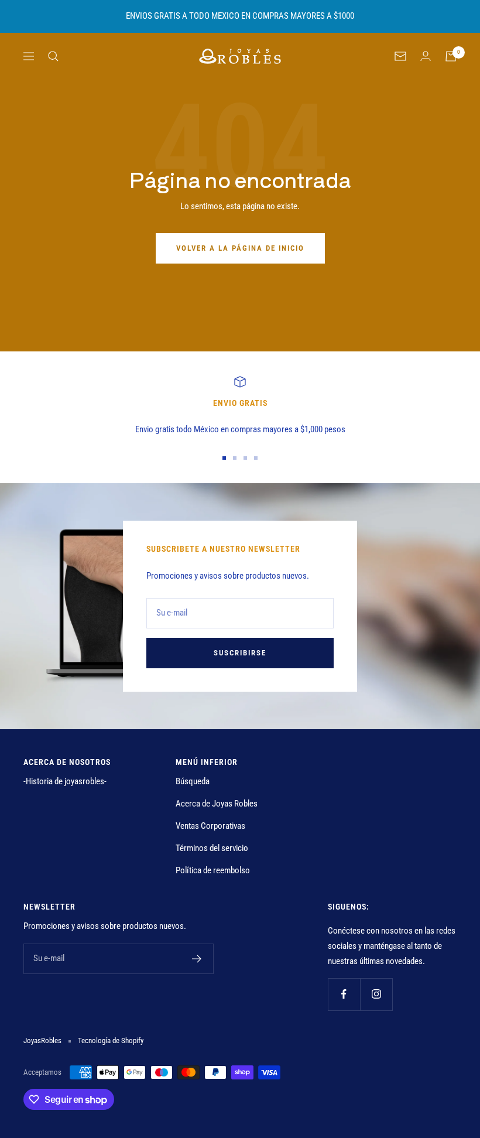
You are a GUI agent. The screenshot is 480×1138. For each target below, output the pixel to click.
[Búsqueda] (53, 56)
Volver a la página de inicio (240, 248)
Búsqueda (193, 781)
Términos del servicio (212, 848)
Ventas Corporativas (210, 826)
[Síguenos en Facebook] (344, 994)
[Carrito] (451, 56)
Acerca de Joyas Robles (217, 803)
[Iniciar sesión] (425, 56)
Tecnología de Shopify (110, 1040)
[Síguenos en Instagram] (376, 994)
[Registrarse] (197, 959)
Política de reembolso (213, 870)
